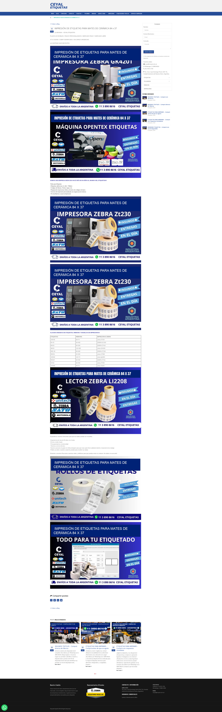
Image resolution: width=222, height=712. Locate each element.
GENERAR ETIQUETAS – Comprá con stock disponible (128, 647)
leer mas (57, 666)
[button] (95, 674)
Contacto (71, 13)
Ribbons (94, 13)
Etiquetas (78, 13)
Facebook (51, 600)
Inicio (52, 13)
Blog (57, 13)
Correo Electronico (148, 34)
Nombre (145, 27)
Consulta (145, 41)
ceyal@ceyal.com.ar (158, 692)
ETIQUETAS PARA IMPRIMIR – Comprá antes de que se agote (66, 647)
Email (61, 600)
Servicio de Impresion (136, 13)
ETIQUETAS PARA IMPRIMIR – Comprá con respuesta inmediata (96, 648)
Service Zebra (101, 13)
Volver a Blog (55, 24)
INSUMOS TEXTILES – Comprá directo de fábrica (159, 105)
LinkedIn (58, 600)
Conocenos (64, 13)
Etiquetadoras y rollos (122, 13)
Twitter (54, 600)
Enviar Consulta (149, 52)
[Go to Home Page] (50, 17)
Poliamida (87, 13)
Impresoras (111, 13)
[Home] (58, 5)
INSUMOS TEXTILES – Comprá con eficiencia (158, 97)
